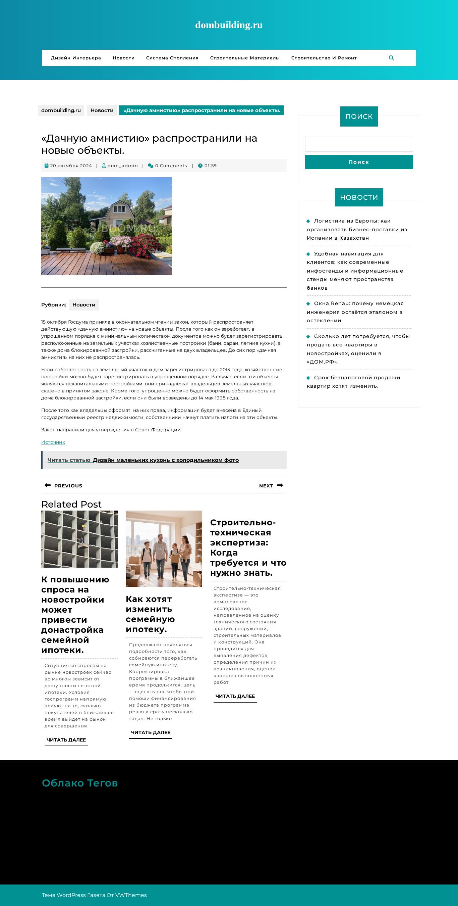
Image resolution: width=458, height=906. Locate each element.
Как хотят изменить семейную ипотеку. (150, 614)
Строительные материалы (245, 57)
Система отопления (172, 57)
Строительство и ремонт (324, 57)
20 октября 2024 (71, 165)
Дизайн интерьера (76, 57)
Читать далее (67, 741)
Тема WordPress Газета (73, 895)
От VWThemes (127, 895)
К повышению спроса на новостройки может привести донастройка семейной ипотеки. (75, 614)
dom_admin (123, 165)
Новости (124, 57)
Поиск (359, 116)
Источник (53, 442)
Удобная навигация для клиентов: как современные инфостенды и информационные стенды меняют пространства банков (355, 270)
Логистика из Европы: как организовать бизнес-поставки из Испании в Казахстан (357, 229)
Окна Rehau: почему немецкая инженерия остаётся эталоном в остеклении (355, 312)
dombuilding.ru (229, 24)
